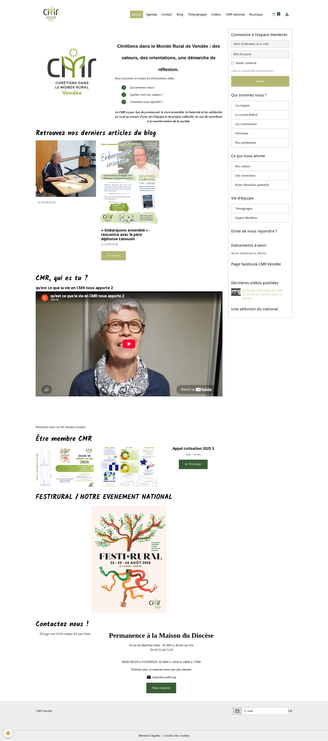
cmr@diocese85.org (164, 677)
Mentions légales (149, 735)
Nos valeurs (242, 166)
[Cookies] (8, 733)
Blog (180, 14)
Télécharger (194, 464)
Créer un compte (240, 71)
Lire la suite (113, 255)
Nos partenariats (245, 142)
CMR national (235, 14)
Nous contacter (161, 687)
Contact (166, 14)
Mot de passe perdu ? (263, 71)
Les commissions (246, 124)
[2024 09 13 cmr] (72, 74)
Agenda (151, 14)
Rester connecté (246, 63)
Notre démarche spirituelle (252, 185)
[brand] (52, 14)
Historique (241, 133)
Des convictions (245, 175)
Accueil (137, 14)
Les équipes (242, 105)
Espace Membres (246, 218)
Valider (260, 81)
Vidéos (216, 14)
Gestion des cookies (176, 735)
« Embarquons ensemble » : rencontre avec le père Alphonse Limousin (125, 234)
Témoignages (197, 14)
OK (290, 711)
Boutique (256, 14)
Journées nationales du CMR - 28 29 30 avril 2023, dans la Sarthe (263, 294)
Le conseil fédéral (246, 115)
